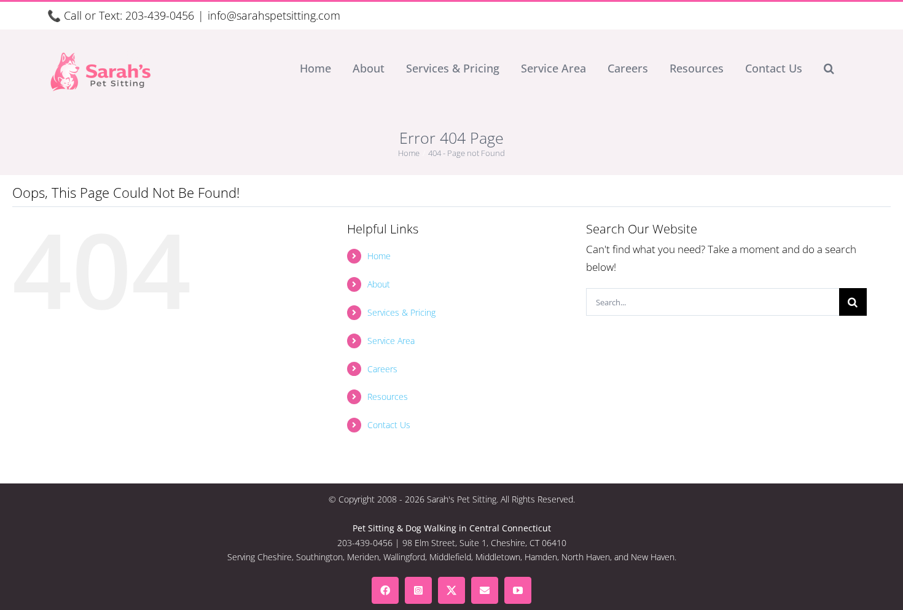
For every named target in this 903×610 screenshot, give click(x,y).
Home (379, 256)
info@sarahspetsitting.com (274, 15)
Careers (382, 369)
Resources (387, 396)
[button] (829, 68)
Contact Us (388, 425)
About (378, 284)
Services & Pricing (401, 312)
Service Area (391, 340)
